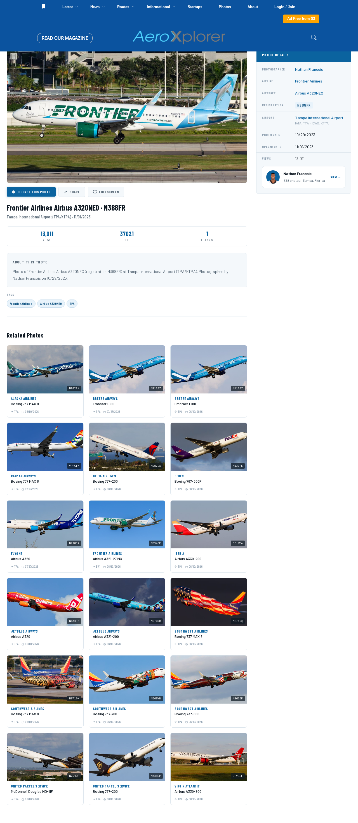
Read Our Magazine (65, 38)
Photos (225, 7)
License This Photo (31, 191)
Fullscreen (106, 191)
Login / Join (284, 7)
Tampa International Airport (319, 117)
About (253, 7)
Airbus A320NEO (51, 303)
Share (72, 191)
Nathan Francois (309, 69)
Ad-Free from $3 (301, 18)
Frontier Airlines (21, 303)
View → (336, 177)
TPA (72, 303)
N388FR (304, 105)
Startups (195, 7)
